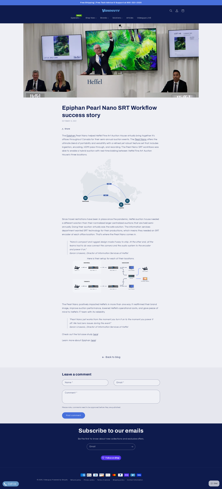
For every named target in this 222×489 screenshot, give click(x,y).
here (95, 334)
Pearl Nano (141, 139)
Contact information (135, 480)
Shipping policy (118, 480)
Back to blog (113, 357)
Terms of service (103, 480)
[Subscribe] (132, 446)
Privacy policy (89, 480)
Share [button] (67, 129)
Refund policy (75, 480)
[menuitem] (76, 18)
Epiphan (71, 136)
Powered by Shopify (60, 480)
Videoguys (47, 480)
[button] (171, 11)
